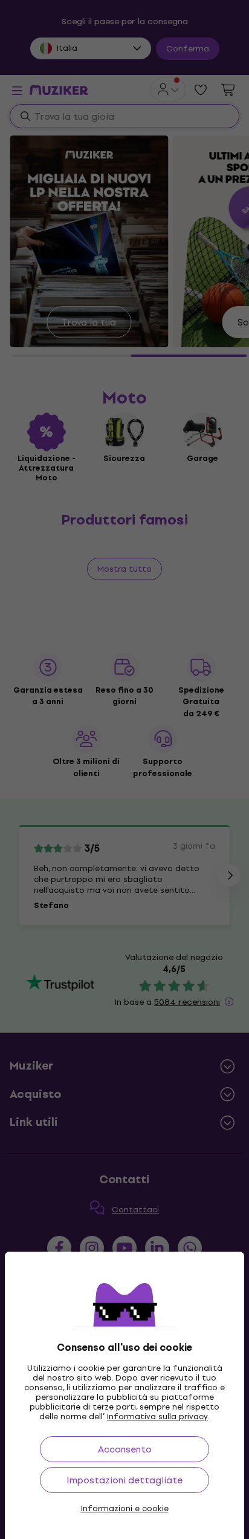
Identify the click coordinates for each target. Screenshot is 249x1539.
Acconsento (125, 1449)
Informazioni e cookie (125, 1509)
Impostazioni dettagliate (124, 1480)
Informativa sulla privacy (157, 1416)
